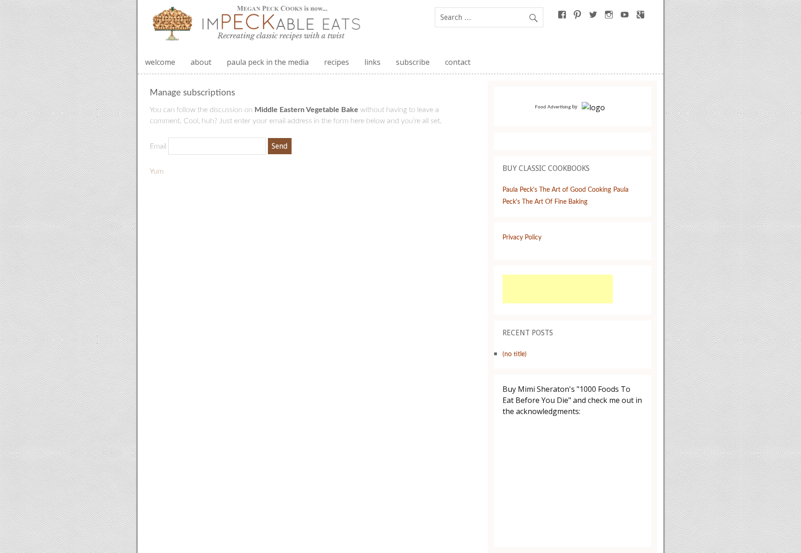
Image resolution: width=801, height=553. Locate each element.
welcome (160, 62)
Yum (157, 171)
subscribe (413, 62)
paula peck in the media (268, 62)
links (372, 62)
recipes (336, 62)
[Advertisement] (557, 289)
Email (158, 146)
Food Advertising (553, 107)
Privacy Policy (521, 237)
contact (457, 62)
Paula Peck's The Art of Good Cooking (556, 189)
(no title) (514, 354)
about (201, 62)
